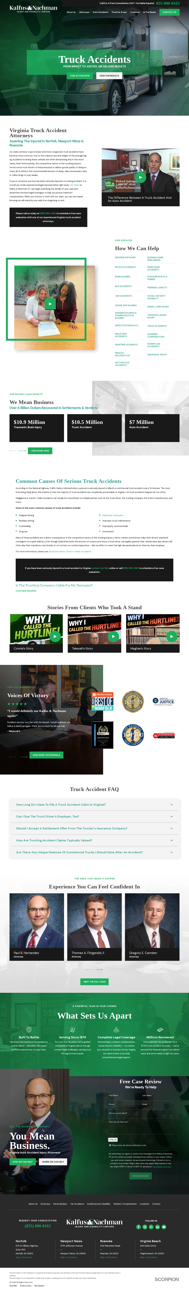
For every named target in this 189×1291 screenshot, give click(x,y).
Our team (74, 185)
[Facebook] (138, 1227)
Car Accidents (77, 1203)
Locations (144, 1203)
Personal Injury (60, 1203)
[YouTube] (164, 1227)
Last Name (146, 1095)
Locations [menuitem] (135, 12)
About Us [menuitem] (71, 12)
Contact (156, 1203)
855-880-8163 (168, 3)
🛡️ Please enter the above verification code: (127, 1145)
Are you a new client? (118, 1113)
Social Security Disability (98, 1203)
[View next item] (22, 450)
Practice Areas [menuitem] (119, 12)
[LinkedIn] (157, 1227)
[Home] (33, 9)
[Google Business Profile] (151, 1227)
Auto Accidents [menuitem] (100, 12)
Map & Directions (24, 1257)
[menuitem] (13, 1285)
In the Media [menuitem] (149, 12)
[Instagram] (145, 1227)
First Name (113, 1095)
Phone (111, 1104)
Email (144, 1104)
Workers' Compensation (125, 1203)
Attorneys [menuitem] (84, 12)
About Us (33, 1203)
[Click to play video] (140, 177)
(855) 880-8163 (38, 1226)
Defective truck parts (112, 515)
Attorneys (45, 1203)
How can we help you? (118, 1122)
